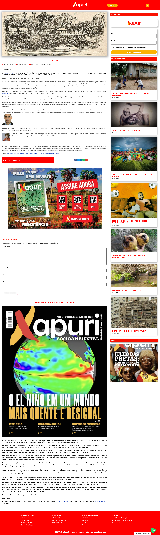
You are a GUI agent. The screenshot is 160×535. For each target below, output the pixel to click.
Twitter (84, 525)
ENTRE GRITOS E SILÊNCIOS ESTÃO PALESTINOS (131, 331)
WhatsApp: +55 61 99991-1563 (122, 520)
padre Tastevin (9, 73)
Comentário (7, 246)
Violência (56, 153)
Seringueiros (49, 153)
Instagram (85, 518)
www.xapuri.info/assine (62, 501)
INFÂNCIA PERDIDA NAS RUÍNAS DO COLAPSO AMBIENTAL (130, 94)
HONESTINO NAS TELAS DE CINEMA (126, 130)
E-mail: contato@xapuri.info (121, 518)
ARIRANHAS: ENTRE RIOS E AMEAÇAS (126, 290)
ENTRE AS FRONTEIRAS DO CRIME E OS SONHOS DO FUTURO (132, 175)
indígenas (5, 93)
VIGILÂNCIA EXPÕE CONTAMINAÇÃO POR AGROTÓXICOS (128, 257)
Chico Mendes (29, 153)
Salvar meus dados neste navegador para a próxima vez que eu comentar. (30, 288)
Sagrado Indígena (46, 64)
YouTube (85, 522)
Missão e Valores (26, 522)
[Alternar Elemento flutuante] (153, 530)
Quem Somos (25, 518)
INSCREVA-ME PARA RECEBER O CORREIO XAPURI (129, 47)
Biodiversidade (35, 64)
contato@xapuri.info (101, 501)
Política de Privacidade (59, 520)
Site (4, 282)
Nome (5, 267)
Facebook (85, 520)
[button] (147, 5)
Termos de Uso (56, 522)
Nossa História (26, 520)
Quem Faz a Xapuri (27, 525)
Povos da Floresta (39, 153)
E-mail (5, 274)
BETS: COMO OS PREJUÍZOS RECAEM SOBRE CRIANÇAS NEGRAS (129, 222)
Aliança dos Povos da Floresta (15, 153)
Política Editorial (57, 518)
